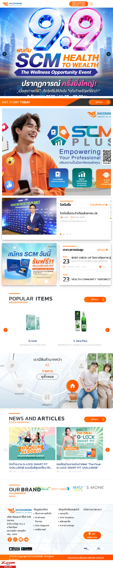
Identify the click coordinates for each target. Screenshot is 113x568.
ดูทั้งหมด (47, 376)
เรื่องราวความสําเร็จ (43, 514)
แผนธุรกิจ (64, 514)
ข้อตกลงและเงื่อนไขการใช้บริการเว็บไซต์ (86, 557)
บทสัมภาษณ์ (40, 530)
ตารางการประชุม (67, 526)
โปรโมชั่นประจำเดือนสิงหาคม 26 (78, 213)
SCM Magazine (42, 526)
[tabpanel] (56, 52)
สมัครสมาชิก (65, 522)
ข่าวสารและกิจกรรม (40, 520)
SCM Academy (67, 518)
